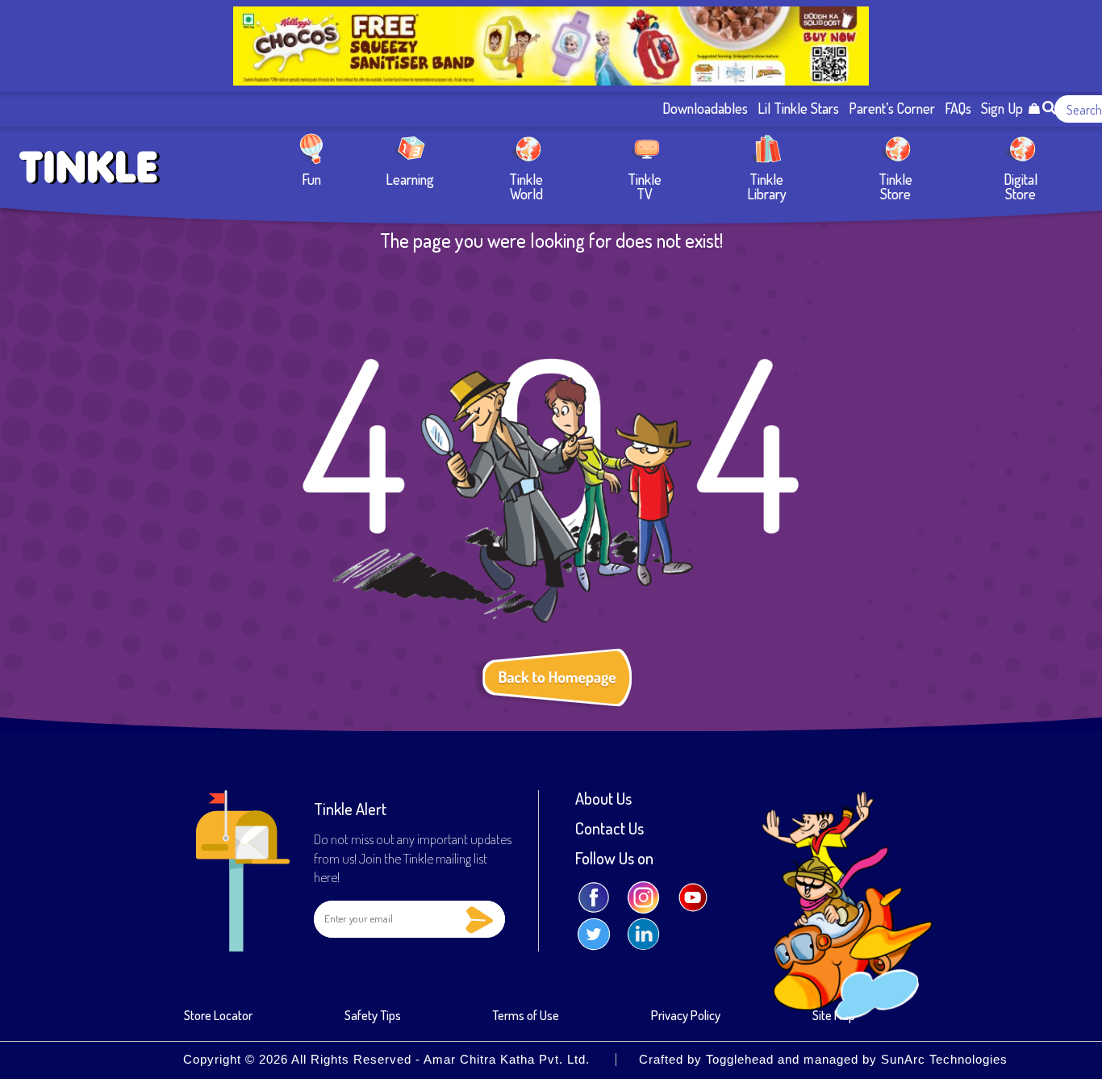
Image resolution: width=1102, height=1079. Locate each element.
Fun (311, 178)
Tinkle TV (645, 186)
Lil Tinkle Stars (798, 109)
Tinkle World (526, 186)
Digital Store (1020, 186)
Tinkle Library (767, 186)
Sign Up (1002, 109)
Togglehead (740, 1059)
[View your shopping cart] (1034, 109)
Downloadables (705, 109)
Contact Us (609, 828)
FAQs (958, 109)
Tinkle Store (895, 186)
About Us (603, 798)
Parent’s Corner (892, 109)
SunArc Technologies (944, 1059)
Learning (410, 178)
